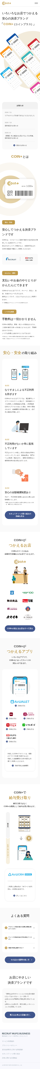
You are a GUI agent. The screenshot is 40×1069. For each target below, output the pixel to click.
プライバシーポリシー (9, 1045)
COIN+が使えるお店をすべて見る (20, 628)
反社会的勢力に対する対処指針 (12, 1049)
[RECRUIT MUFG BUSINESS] (16, 1033)
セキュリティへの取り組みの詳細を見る (20, 515)
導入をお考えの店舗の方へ (20, 1015)
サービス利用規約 (8, 1041)
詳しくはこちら (21, 895)
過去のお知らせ (21, 145)
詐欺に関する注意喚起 (9, 1058)
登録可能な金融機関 (21, 765)
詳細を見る (21, 706)
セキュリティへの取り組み (11, 1054)
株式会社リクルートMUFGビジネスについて (15, 1036)
